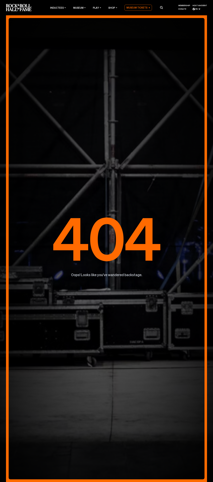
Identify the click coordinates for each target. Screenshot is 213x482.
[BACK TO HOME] (106, 248)
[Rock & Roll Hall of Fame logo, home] (19, 7)
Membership (184, 5)
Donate (182, 9)
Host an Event (200, 5)
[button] (161, 7)
